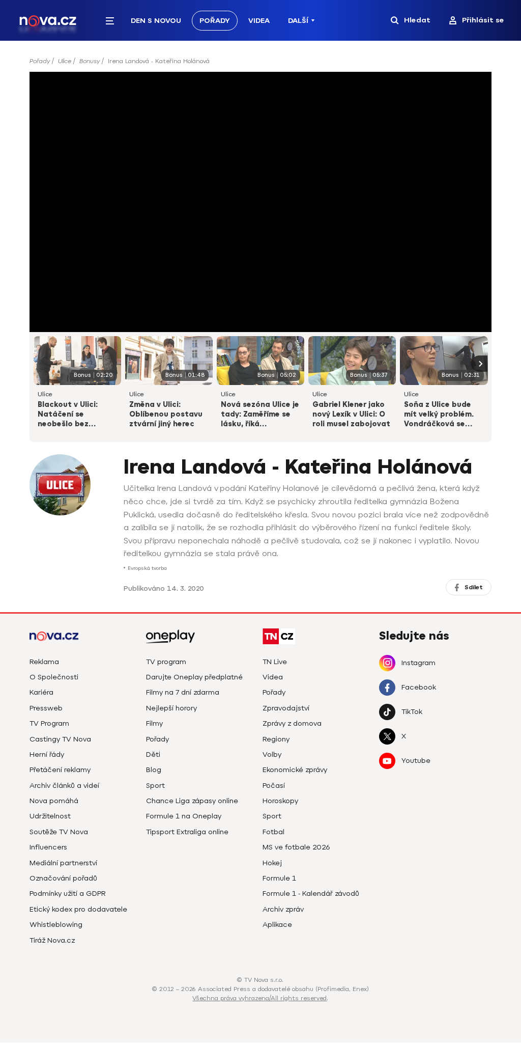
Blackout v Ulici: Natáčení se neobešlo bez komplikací (68, 415)
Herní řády (47, 754)
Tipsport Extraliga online (187, 832)
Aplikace (277, 924)
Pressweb (46, 708)
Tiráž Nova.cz (52, 940)
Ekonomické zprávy (295, 769)
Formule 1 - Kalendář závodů (311, 893)
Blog (153, 769)
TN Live (275, 661)
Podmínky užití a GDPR (68, 893)
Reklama (44, 661)
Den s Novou (156, 20)
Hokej (272, 863)
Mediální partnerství (63, 863)
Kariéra (41, 692)
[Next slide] (479, 363)
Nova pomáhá (54, 801)
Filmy (154, 723)
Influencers (48, 847)
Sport (155, 785)
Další (298, 20)
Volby (272, 754)
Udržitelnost (50, 816)
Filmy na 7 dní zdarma (182, 692)
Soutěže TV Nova (59, 832)
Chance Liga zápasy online (192, 801)
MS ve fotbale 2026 (296, 847)
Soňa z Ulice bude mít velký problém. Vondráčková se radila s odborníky (439, 415)
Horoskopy (280, 801)
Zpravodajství (286, 708)
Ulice (64, 61)
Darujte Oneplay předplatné (194, 677)
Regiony (276, 739)
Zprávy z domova (292, 723)
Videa (259, 20)
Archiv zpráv (283, 909)
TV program (166, 661)
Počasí (274, 785)
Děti (153, 754)
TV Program (49, 723)
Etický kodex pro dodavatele (78, 909)
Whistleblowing (56, 924)
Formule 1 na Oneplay (183, 816)
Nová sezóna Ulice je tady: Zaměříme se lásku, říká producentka (260, 415)
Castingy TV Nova (60, 739)
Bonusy (89, 61)
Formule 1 (279, 878)
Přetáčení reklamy (60, 769)
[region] (261, 64)
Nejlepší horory (171, 708)
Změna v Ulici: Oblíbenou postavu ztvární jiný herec (165, 414)
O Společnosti (54, 677)
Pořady (214, 20)
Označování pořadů (63, 878)
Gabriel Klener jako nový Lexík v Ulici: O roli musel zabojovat (351, 414)
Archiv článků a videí (64, 785)
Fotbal (273, 832)
